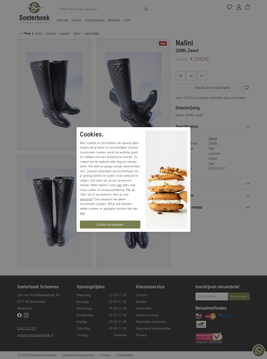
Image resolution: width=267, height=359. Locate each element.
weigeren (86, 199)
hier (119, 185)
